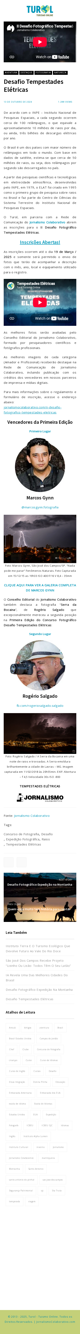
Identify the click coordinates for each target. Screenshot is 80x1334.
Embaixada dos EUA (50, 1092)
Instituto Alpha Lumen (36, 1136)
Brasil (60, 1027)
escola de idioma (17, 1103)
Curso (29, 1060)
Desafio (47, 834)
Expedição (51, 1114)
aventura (44, 1027)
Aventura (11, 73)
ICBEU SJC (47, 1125)
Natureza (60, 73)
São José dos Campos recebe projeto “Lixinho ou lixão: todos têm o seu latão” (38, 963)
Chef (11, 1049)
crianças (13, 1060)
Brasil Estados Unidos (20, 1038)
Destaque (26, 73)
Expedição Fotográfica (22, 839)
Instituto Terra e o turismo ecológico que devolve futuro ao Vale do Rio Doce (38, 948)
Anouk (12, 1027)
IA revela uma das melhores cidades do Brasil (37, 977)
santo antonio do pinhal (21, 1179)
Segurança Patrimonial (21, 1190)
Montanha (14, 1168)
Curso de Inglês (17, 1071)
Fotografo (13, 1125)
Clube (25, 1049)
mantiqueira (48, 1158)
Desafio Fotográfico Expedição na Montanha (39, 989)
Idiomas (65, 1125)
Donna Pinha (40, 1082)
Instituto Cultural (18, 1147)
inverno (41, 1147)
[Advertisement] (40, 1256)
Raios (46, 839)
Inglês (12, 1136)
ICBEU (30, 1125)
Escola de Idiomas (43, 1103)
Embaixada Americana (20, 1092)
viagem (31, 1201)
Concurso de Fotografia (21, 834)
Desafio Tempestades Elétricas (30, 999)
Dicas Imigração (17, 1082)
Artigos (27, 1027)
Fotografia (43, 73)
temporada (14, 1201)
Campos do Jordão (49, 1038)
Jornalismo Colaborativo (32, 816)
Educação (60, 1082)
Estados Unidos (17, 1114)
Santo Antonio (35, 1168)
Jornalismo (58, 1147)
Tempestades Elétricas (23, 844)
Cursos (36, 1071)
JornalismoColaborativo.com (55, 1322)
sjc (42, 1190)
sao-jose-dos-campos (53, 1179)
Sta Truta (57, 1190)
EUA (35, 1114)
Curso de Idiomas (49, 1060)
